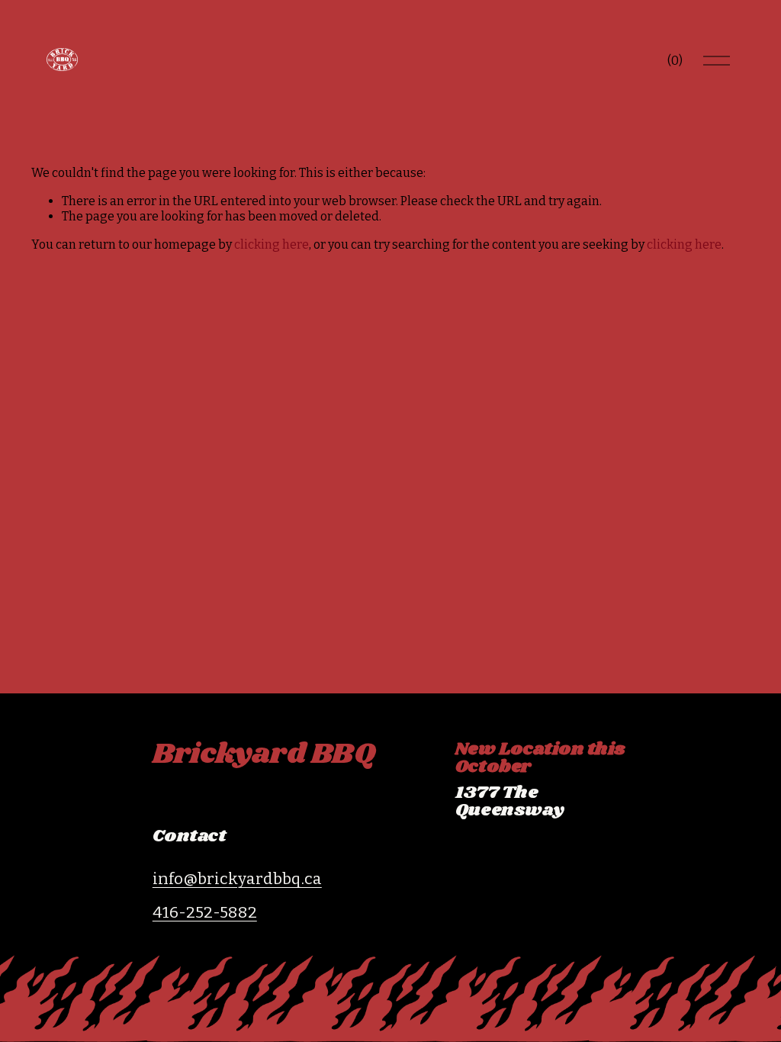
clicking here (271, 244)
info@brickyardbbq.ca (237, 879)
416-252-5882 (205, 912)
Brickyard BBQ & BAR (527, 832)
